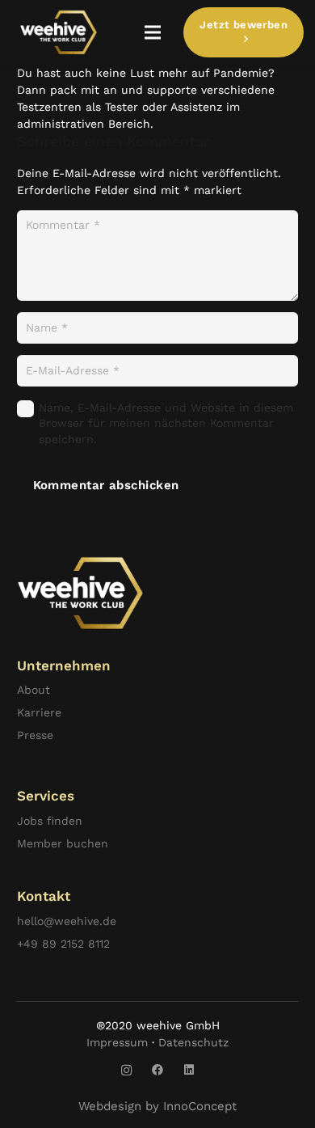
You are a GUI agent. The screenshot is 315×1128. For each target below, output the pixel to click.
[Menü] (153, 32)
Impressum (117, 1042)
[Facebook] (158, 1070)
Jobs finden (49, 820)
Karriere (39, 712)
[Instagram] (126, 1070)
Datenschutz (193, 1042)
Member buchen (62, 843)
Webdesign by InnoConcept (157, 1106)
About (33, 689)
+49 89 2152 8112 (63, 943)
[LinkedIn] (189, 1070)
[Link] (58, 32)
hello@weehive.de (66, 921)
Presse (35, 735)
